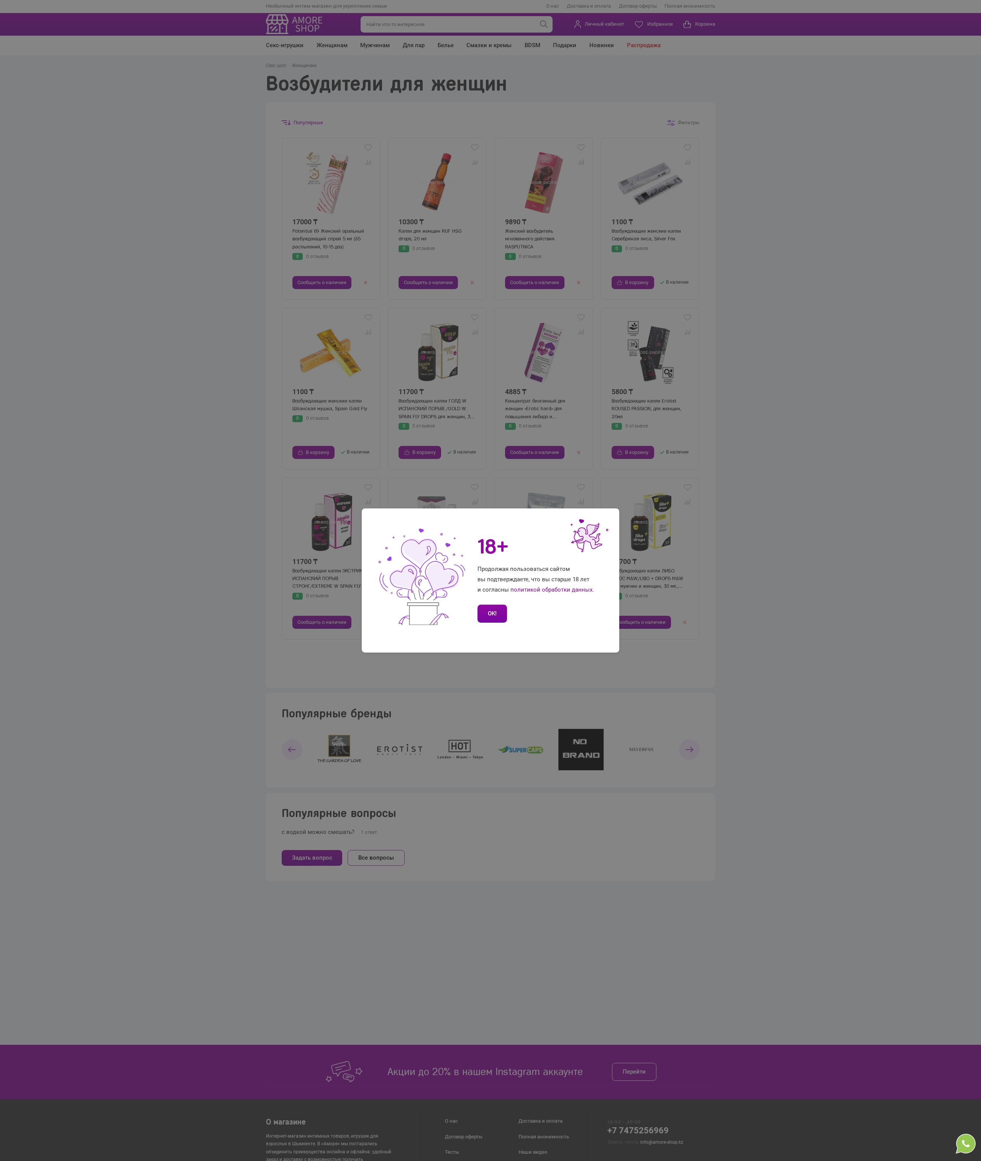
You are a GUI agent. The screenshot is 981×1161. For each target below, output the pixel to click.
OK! (492, 613)
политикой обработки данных (551, 589)
